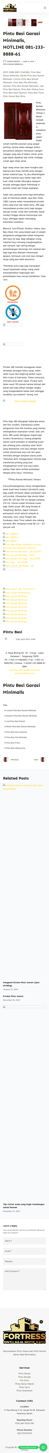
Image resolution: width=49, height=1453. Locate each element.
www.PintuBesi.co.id (24, 673)
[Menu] (45, 8)
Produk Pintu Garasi (13, 996)
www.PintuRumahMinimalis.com (24, 670)
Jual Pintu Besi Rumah (14, 721)
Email (8, 1251)
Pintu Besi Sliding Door (14, 748)
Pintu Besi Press (12, 743)
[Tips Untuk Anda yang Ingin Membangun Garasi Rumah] (24, 1102)
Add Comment (12, 1271)
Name (8, 1241)
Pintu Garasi (24, 1373)
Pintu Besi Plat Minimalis (15, 737)
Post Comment (13, 1297)
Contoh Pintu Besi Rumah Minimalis (20, 710)
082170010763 (24, 1433)
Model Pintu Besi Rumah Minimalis (19, 726)
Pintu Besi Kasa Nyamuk (15, 732)
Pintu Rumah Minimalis (13, 64)
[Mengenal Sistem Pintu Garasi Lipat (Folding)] (24, 881)
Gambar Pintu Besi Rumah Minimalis (20, 716)
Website (8, 1261)
